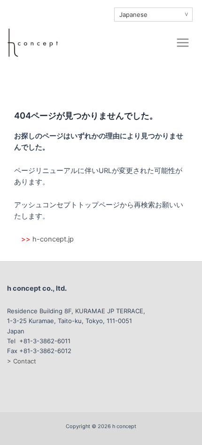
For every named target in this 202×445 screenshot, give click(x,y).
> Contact (21, 361)
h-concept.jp (53, 239)
